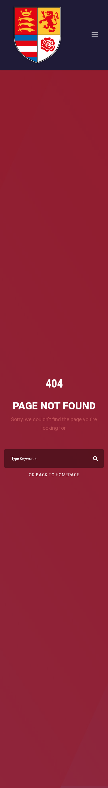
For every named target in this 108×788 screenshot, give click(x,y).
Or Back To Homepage (54, 475)
